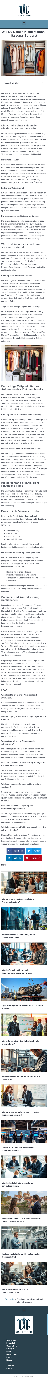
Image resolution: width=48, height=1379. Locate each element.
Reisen (9, 1360)
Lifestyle (10, 1349)
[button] (24, 23)
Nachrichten (11, 1354)
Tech (8, 1363)
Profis (9, 1357)
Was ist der (9, 1299)
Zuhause (10, 1366)
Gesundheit (11, 1346)
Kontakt (9, 1368)
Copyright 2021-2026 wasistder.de (24, 1376)
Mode (8, 1352)
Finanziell (10, 1343)
